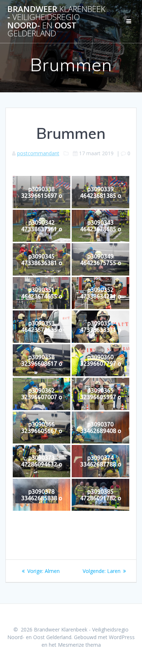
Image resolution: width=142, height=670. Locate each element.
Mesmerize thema (79, 644)
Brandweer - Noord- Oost (56, 21)
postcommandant (38, 153)
